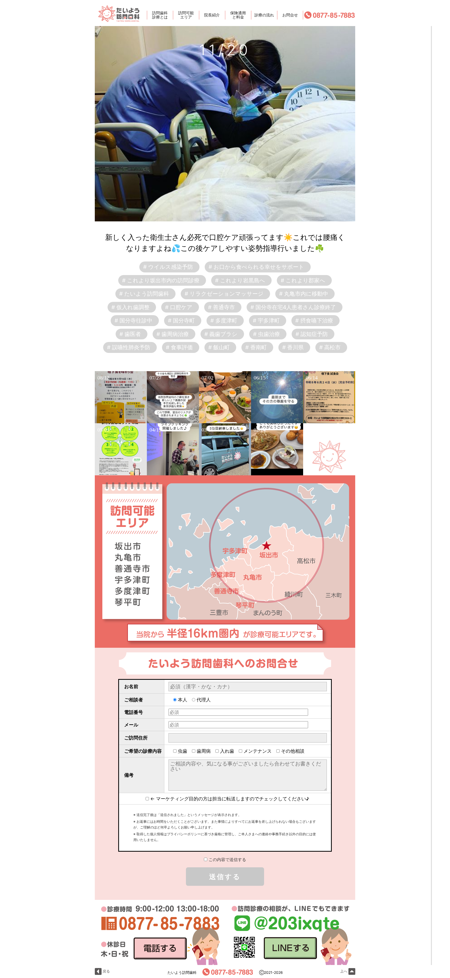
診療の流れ (264, 15)
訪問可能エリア (186, 15)
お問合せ (290, 15)
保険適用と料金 (238, 15)
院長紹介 (212, 15)
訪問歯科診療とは (160, 15)
